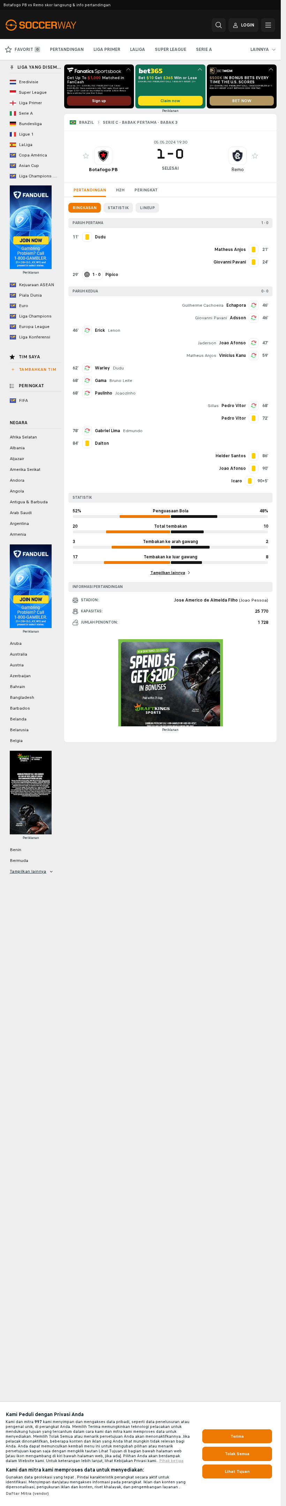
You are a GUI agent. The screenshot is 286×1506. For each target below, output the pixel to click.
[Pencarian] (219, 25)
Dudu (118, 368)
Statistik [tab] (118, 207)
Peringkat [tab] (146, 190)
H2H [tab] (120, 190)
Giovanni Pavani (211, 318)
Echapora (236, 305)
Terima (237, 1436)
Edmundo (133, 431)
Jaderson (207, 343)
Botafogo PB (103, 170)
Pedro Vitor (233, 405)
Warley (102, 368)
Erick (100, 330)
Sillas (213, 405)
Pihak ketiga (171, 1460)
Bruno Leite (120, 380)
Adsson (238, 318)
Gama (100, 380)
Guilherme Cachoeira (203, 305)
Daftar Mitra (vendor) (27, 1493)
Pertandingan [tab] (89, 190)
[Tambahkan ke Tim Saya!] (85, 155)
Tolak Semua (237, 1453)
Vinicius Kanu (232, 355)
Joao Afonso (232, 343)
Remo (237, 170)
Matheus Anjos (201, 355)
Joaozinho (125, 393)
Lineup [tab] (147, 207)
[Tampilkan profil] (103, 156)
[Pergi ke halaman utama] (53, 25)
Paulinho (103, 393)
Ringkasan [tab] (85, 207)
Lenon (114, 330)
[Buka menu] (268, 25)
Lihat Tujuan (237, 1471)
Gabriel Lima (107, 431)
